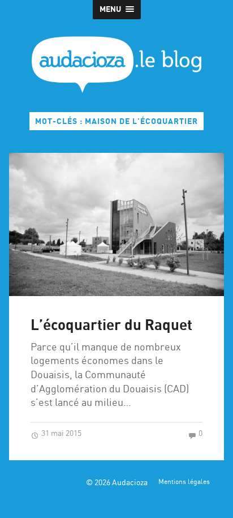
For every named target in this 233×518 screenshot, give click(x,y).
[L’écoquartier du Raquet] (116, 224)
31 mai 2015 (60, 434)
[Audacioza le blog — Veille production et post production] (117, 64)
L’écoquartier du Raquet (111, 326)
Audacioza (130, 482)
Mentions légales (184, 482)
